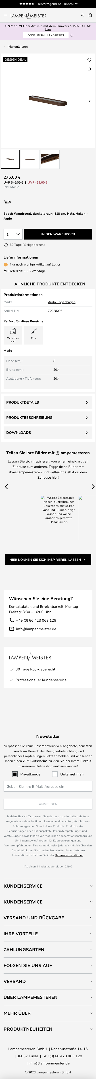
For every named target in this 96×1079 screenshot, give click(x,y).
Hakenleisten (18, 46)
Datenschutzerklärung (69, 855)
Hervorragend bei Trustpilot (57, 4)
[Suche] (82, 15)
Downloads (18, 432)
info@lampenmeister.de (36, 628)
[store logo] (31, 15)
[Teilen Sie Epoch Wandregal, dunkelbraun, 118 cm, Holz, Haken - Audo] (89, 68)
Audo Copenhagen (61, 302)
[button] (10, 159)
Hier (48, 29)
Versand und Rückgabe (34, 918)
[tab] (48, 886)
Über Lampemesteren (31, 997)
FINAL (45, 35)
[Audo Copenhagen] (22, 202)
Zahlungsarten (24, 949)
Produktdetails (22, 402)
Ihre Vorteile (21, 934)
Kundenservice (23, 886)
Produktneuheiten (28, 1029)
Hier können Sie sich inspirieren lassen (45, 559)
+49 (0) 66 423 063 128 (36, 620)
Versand (15, 981)
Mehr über (17, 1013)
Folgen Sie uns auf (28, 965)
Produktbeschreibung (29, 417)
